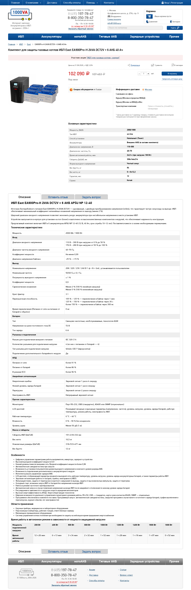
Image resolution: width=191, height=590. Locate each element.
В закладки (178, 65)
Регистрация (177, 2)
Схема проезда (114, 19)
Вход (166, 2)
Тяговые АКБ (108, 36)
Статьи (123, 569)
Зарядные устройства (145, 36)
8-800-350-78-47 (80, 18)
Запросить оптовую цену (172, 79)
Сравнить (158, 65)
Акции (92, 569)
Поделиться (135, 65)
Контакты (109, 2)
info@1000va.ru (114, 23)
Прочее (174, 36)
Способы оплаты (72, 2)
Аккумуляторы (51, 36)
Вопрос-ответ (126, 575)
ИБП (21, 36)
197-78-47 (80, 13)
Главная (15, 2)
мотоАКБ (80, 36)
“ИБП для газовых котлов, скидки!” (103, 57)
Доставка (52, 2)
